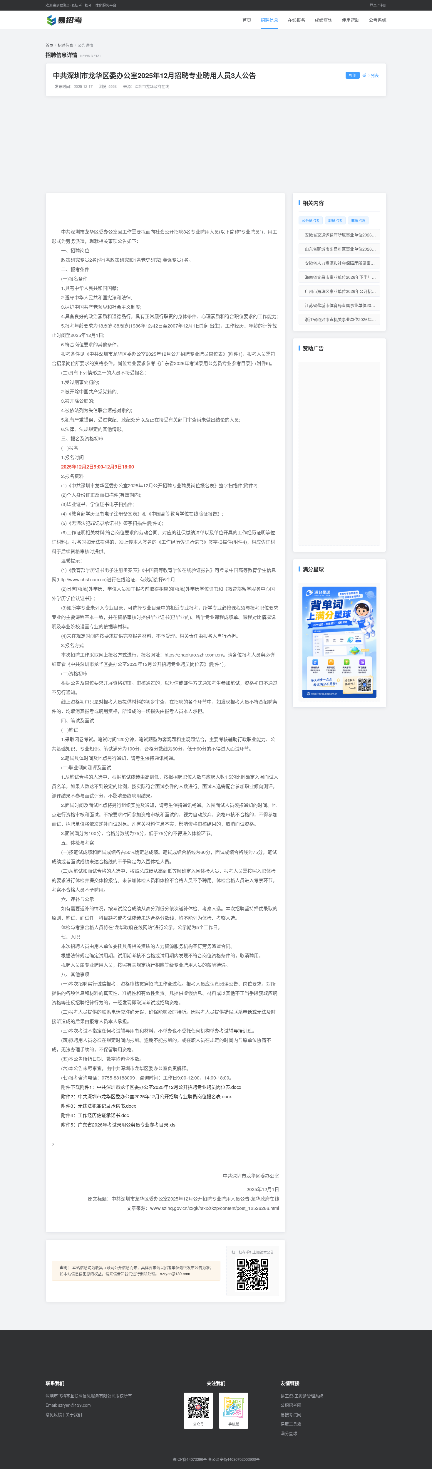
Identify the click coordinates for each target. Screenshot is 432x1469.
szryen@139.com (175, 1273)
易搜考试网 (291, 1414)
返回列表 (370, 75)
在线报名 (296, 20)
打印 (352, 75)
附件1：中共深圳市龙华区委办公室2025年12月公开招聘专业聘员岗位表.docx (160, 1087)
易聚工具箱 (291, 1424)
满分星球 (289, 1433)
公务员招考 (310, 220)
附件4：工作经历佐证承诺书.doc (95, 1115)
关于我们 (74, 1414)
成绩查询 (323, 20)
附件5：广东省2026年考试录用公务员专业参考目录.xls (118, 1124)
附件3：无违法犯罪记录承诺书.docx (98, 1105)
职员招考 (335, 220)
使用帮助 (350, 20)
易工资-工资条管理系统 (302, 1396)
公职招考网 (291, 1405)
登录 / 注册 (378, 5)
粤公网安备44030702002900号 (234, 1459)
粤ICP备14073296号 (190, 1459)
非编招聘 (358, 220)
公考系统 (377, 20)
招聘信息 (269, 20)
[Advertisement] (216, 144)
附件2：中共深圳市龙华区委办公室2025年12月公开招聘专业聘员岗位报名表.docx (146, 1096)
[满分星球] (339, 642)
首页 (246, 20)
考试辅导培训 (233, 1030)
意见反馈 (54, 1414)
